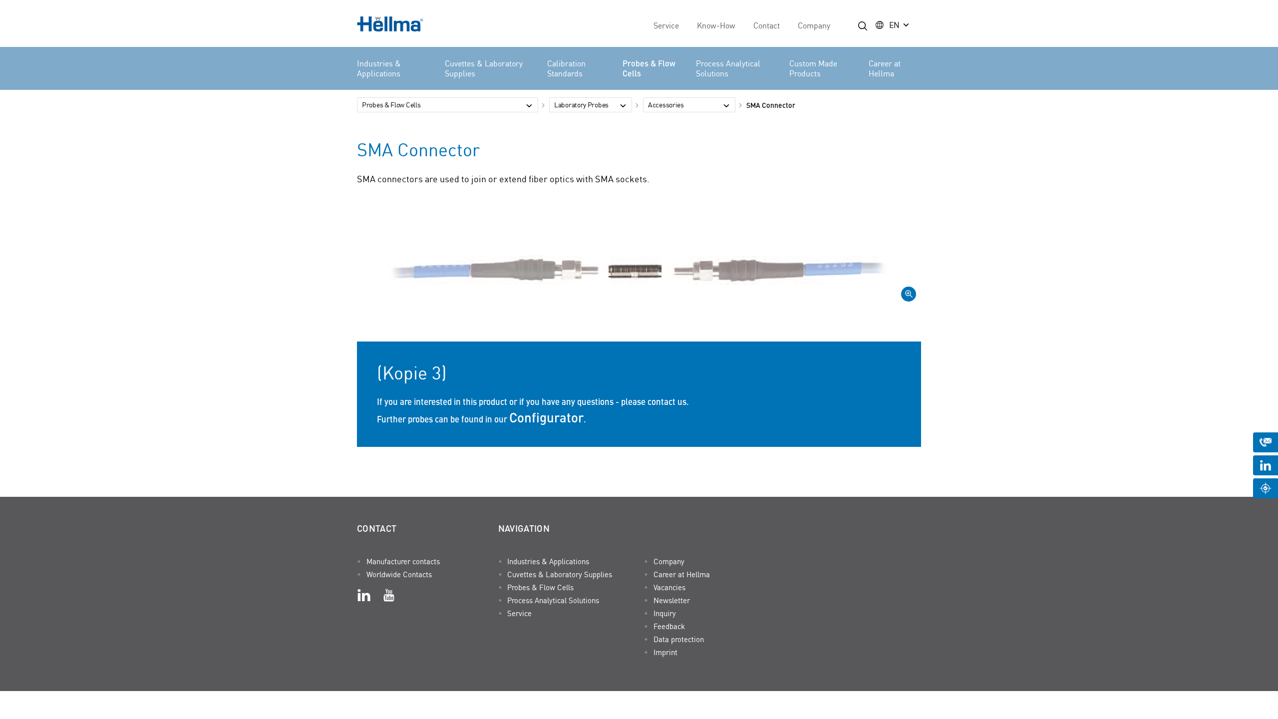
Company (814, 25)
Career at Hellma (885, 68)
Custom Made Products (813, 68)
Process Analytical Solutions (728, 68)
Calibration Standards (566, 68)
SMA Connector (770, 105)
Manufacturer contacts (403, 561)
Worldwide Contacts (399, 574)
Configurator (546, 417)
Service (666, 25)
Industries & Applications (379, 68)
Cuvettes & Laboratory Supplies (484, 68)
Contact (766, 25)
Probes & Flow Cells (649, 68)
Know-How (716, 25)
